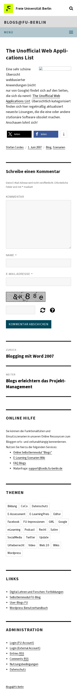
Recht (42, 530)
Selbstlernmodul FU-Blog (25, 597)
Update (44, 537)
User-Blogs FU (19, 603)
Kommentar (15, 196)
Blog (49, 147)
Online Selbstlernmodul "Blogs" (32, 452)
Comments (19, 659)
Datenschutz (40, 506)
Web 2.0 (44, 545)
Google (62, 522)
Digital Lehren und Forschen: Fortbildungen (36, 592)
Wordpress (14, 553)
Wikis (56, 545)
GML (51, 522)
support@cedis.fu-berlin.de (45, 468)
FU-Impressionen (34, 522)
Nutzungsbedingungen (24, 664)
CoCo (24, 506)
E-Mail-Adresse (19, 274)
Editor (57, 514)
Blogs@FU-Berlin (25, 22)
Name (11, 255)
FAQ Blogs (19, 463)
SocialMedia (15, 537)
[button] (19, 134)
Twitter (30, 537)
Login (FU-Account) (22, 643)
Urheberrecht (16, 545)
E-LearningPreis (39, 514)
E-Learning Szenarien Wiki (29, 458)
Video (31, 545)
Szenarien (59, 147)
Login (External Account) (25, 648)
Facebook (13, 522)
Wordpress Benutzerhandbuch (29, 608)
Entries (17, 653)
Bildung (12, 506)
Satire (54, 530)
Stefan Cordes (15, 147)
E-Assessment (16, 514)
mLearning (14, 530)
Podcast (29, 530)
